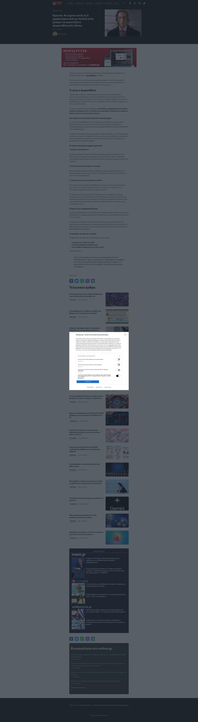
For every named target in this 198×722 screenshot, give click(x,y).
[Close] (125, 334)
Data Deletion (90, 387)
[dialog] (99, 361)
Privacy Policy (107, 387)
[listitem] (99, 356)
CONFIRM (88, 381)
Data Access (99, 387)
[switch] (118, 359)
